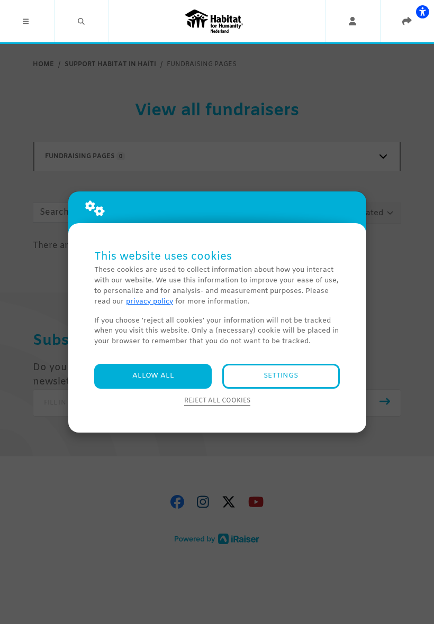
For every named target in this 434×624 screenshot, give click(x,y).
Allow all (153, 375)
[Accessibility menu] (422, 11)
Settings (281, 375)
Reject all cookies (217, 401)
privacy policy (149, 301)
